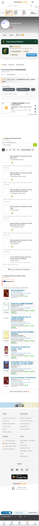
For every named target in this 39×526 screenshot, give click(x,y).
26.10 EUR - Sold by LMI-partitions (21, 382)
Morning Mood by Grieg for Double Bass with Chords (21, 241)
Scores (11, 35)
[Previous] (16, 516)
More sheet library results (19, 391)
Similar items (14, 297)
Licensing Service (25, 423)
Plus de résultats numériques (20, 269)
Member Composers (26, 418)
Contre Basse (14, 210)
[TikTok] (27, 470)
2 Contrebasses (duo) (16, 159)
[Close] (35, 41)
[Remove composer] (25, 512)
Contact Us (6, 421)
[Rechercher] (31, 6)
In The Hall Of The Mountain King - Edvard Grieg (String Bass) (21, 257)
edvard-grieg (10, 89)
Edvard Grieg (11, 165)
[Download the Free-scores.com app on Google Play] (19, 476)
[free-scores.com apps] (2, 13)
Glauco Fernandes (21, 165)
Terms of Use (6, 426)
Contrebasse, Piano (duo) (18, 176)
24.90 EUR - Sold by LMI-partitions (21, 368)
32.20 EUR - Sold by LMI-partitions (21, 338)
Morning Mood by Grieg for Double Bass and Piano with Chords (21, 190)
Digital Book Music (13, 264)
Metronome (23, 445)
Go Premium (31, 55)
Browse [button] (12, 524)
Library (19, 524)
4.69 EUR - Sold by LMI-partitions (20, 308)
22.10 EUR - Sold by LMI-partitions (21, 323)
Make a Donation (25, 429)
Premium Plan (24, 426)
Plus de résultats (27, 149)
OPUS (27, 524)
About (5, 35)
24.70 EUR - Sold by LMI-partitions (21, 293)
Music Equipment (10, 449)
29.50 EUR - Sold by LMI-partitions (21, 353)
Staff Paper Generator (26, 450)
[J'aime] (12, 516)
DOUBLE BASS (24, 89)
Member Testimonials (9, 423)
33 (18, 149)
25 (14, 149)
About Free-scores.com (9, 418)
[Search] (26, 94)
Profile (35, 524)
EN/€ (36, 7)
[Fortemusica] (13, 488)
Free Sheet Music (10, 440)
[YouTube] (17, 470)
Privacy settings (7, 432)
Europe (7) (9, 281)
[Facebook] (12, 470)
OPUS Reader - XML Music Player (27, 441)
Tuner (21, 453)
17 (10, 149)
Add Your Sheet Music (26, 421)
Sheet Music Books (10, 443)
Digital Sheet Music (10, 446)
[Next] (25, 516)
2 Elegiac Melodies (20, 104)
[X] (22, 470)
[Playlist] (28, 516)
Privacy (5, 429)
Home (3, 524)
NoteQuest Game (25, 448)
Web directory (24, 456)
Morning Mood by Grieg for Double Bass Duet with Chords (21, 224)
